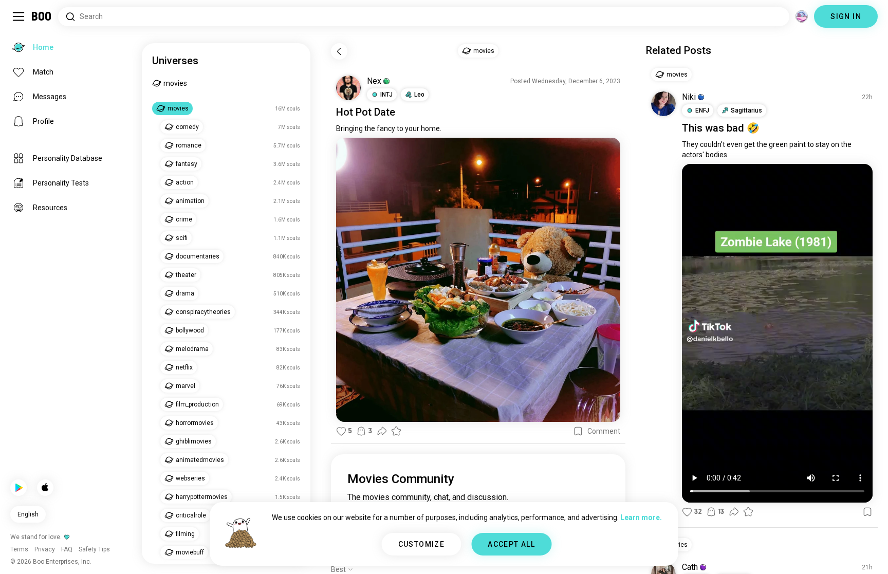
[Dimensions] (801, 16)
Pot (364, 112)
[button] (386, 81)
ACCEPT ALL (511, 544)
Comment (603, 431)
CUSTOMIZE (421, 544)
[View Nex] (348, 88)
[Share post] (382, 431)
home (430, 128)
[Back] (339, 51)
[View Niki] (663, 103)
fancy (386, 128)
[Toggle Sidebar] (18, 16)
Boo (42, 16)
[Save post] (578, 431)
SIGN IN (845, 16)
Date (384, 112)
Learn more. (641, 517)
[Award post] (396, 431)
